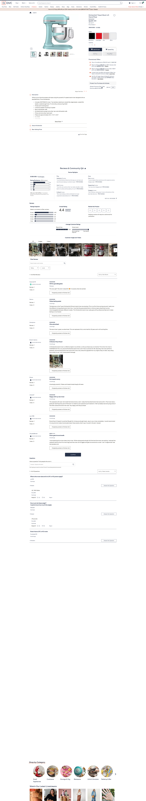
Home (72, 6)
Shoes (63, 6)
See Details (100, 79)
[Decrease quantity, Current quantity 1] (89, 45)
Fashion (46, 6)
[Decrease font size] (86, 91)
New (10, 6)
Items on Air (32, 3)
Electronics (79, 6)
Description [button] (35, 94)
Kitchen (86, 6)
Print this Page (83, 134)
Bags (68, 6)
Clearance (34, 6)
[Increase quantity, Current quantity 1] (95, 45)
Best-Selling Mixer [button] (37, 129)
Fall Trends (16, 6)
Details (106, 66)
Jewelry (58, 6)
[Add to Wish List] (114, 15)
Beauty (52, 6)
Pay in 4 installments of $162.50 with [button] (101, 62)
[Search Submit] (121, 3)
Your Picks (4, 6)
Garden (40, 6)
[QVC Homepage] (30, 13)
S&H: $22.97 (91, 22)
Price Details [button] (92, 24)
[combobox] (78, 3)
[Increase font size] (84, 91)
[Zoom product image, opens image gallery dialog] (31, 48)
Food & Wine (93, 6)
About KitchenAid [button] (37, 125)
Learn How (112, 73)
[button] (130, 3)
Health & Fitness (102, 6)
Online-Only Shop (25, 6)
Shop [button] (17, 3)
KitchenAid (91, 19)
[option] (73, 9)
